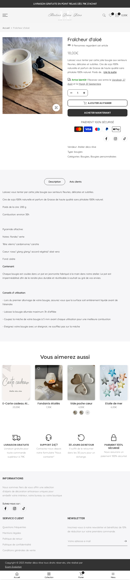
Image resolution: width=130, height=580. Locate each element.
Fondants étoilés (49, 403)
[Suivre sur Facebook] (106, 139)
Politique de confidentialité (17, 544)
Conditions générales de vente (19, 550)
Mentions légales (12, 532)
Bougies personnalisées (103, 156)
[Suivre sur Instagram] (115, 139)
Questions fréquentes (14, 527)
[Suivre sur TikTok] (124, 139)
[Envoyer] (123, 541)
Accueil (6, 27)
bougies (78, 151)
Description (55, 181)
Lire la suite (110, 72)
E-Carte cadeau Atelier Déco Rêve (25, 403)
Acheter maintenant (97, 112)
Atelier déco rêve (87, 146)
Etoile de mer (113, 403)
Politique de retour (12, 538)
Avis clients (76, 181)
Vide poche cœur (81, 403)
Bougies (85, 156)
